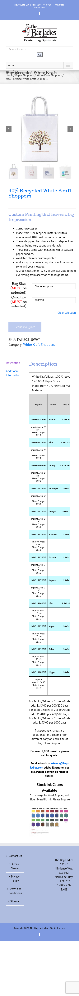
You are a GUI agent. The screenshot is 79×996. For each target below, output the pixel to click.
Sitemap (15, 901)
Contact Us (15, 856)
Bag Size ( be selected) (19, 289)
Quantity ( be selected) (19, 302)
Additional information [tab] (13, 373)
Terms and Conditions (15, 891)
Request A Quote (25, 327)
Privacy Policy (15, 878)
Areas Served (15, 866)
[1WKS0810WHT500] (39, 128)
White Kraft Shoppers (39, 344)
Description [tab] (13, 363)
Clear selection (67, 312)
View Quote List (21, 4)
